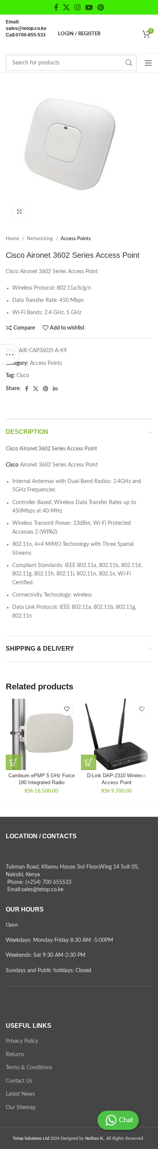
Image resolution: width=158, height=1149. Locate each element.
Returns (15, 1054)
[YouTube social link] (89, 7)
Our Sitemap (21, 1107)
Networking (40, 238)
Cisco (22, 375)
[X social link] (66, 7)
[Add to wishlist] (66, 709)
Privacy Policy (22, 1041)
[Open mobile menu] (148, 63)
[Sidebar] (9, 354)
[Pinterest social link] (100, 7)
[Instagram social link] (77, 7)
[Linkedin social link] (55, 389)
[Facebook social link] (56, 7)
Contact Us (19, 1081)
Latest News (20, 1094)
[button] (13, 762)
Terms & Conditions (29, 1067)
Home (13, 238)
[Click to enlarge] (19, 211)
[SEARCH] (129, 63)
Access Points (76, 238)
